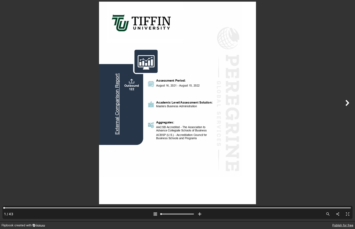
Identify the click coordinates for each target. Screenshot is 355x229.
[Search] (328, 214)
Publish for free (342, 225)
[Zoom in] (200, 214)
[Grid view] (155, 214)
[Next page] (347, 110)
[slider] (177, 214)
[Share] (338, 214)
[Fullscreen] (347, 214)
